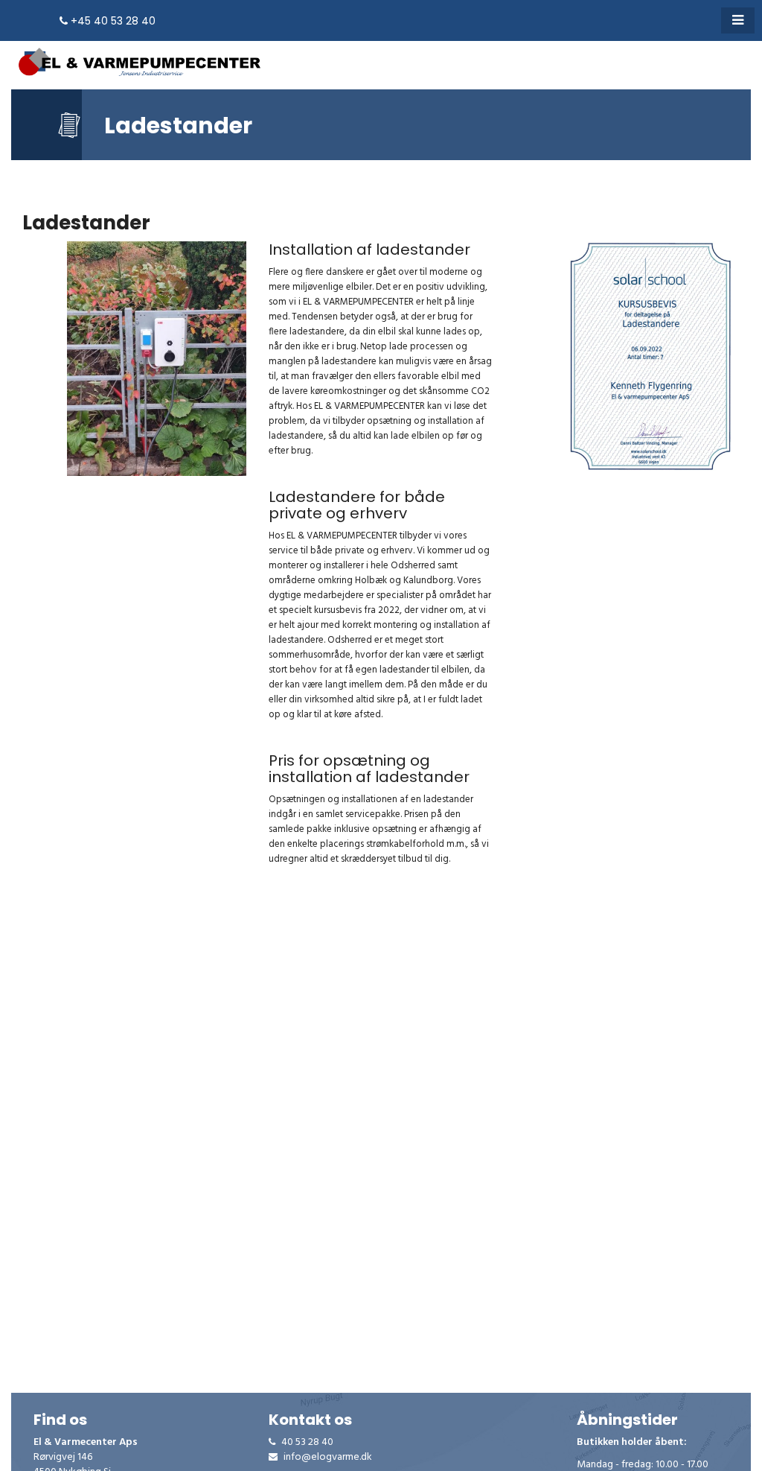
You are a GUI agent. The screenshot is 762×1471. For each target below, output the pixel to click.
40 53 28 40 (306, 1442)
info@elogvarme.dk (326, 1457)
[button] (738, 20)
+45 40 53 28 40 (112, 20)
